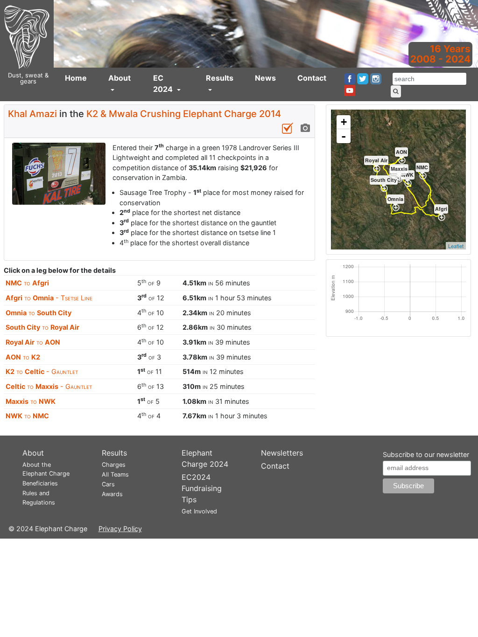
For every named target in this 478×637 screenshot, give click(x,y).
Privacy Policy (120, 529)
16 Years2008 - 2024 (440, 54)
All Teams (115, 474)
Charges (114, 464)
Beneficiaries (40, 483)
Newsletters (282, 452)
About (119, 78)
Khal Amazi (32, 113)
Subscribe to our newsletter (426, 454)
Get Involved (199, 511)
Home (76, 78)
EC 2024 (164, 83)
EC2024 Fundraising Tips (202, 488)
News (265, 78)
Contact (311, 78)
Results (219, 78)
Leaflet (456, 245)
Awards (112, 494)
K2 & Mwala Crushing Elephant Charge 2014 (183, 113)
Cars (108, 484)
